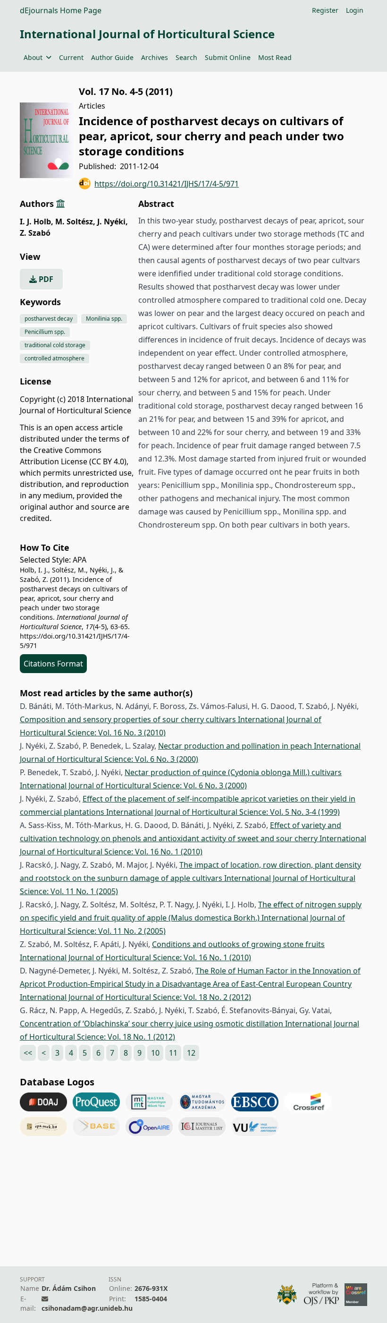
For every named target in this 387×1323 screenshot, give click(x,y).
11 (173, 1053)
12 (191, 1053)
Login (354, 10)
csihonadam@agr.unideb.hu (87, 1308)
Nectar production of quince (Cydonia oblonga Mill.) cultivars (233, 772)
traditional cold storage (55, 345)
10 (155, 1053)
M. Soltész (75, 221)
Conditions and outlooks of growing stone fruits (238, 944)
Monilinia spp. (104, 319)
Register (325, 10)
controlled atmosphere (54, 358)
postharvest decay (49, 319)
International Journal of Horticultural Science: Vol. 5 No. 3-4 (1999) (223, 812)
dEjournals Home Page (60, 10)
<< (28, 1053)
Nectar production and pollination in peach (236, 746)
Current (71, 57)
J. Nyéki (112, 221)
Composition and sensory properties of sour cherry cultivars (129, 719)
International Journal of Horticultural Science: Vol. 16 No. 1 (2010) (135, 957)
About (33, 57)
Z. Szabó (35, 233)
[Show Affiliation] (60, 203)
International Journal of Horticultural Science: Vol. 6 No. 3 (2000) (133, 785)
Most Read (275, 57)
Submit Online (228, 57)
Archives (154, 57)
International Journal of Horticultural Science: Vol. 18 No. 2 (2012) (135, 997)
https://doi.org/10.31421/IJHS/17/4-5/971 (166, 184)
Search (186, 57)
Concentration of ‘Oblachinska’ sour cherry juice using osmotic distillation (152, 1023)
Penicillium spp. (45, 332)
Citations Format (53, 663)
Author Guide (112, 57)
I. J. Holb (36, 221)
